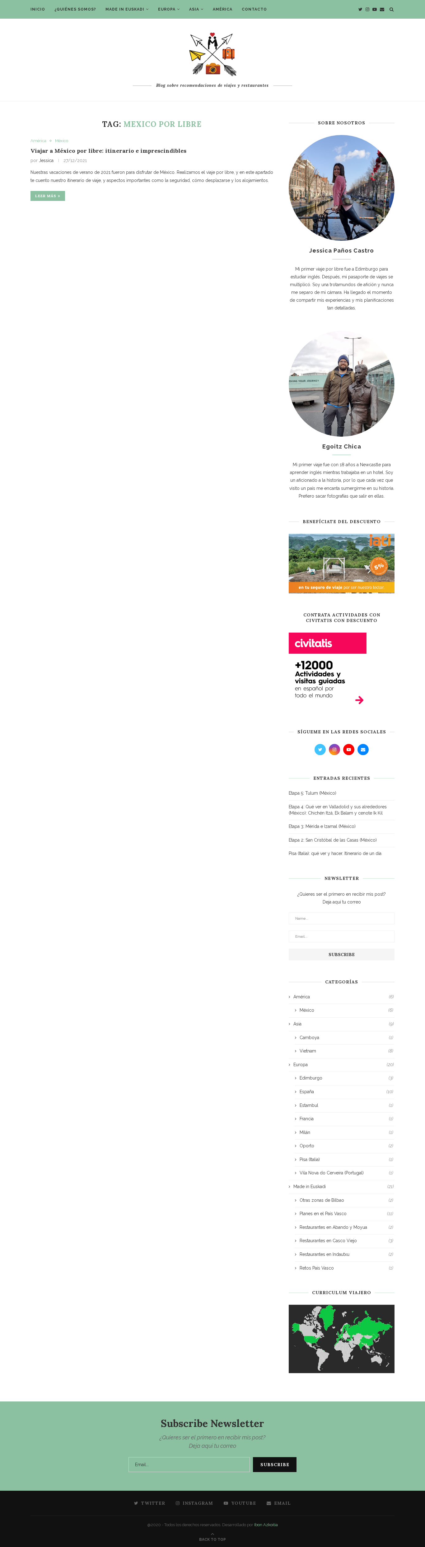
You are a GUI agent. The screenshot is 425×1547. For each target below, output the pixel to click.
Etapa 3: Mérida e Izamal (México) (322, 826)
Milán (346, 1132)
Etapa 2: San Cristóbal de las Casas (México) (333, 840)
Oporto (346, 1145)
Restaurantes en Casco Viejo (346, 1240)
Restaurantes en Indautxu (346, 1254)
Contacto (254, 9)
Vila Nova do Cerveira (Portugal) (346, 1172)
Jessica (46, 160)
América (222, 9)
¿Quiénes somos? (75, 9)
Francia (346, 1118)
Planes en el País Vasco (346, 1213)
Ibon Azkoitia (266, 1524)
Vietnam (346, 1050)
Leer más (45, 195)
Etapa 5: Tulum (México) (312, 793)
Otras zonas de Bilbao (346, 1200)
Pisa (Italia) (346, 1159)
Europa (166, 9)
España (346, 1091)
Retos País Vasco (346, 1268)
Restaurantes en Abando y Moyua (346, 1227)
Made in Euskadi (124, 9)
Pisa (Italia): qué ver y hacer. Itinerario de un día (335, 853)
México (61, 140)
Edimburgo (346, 1077)
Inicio (37, 9)
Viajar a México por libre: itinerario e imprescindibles (108, 150)
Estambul (346, 1105)
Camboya (346, 1037)
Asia (194, 9)
